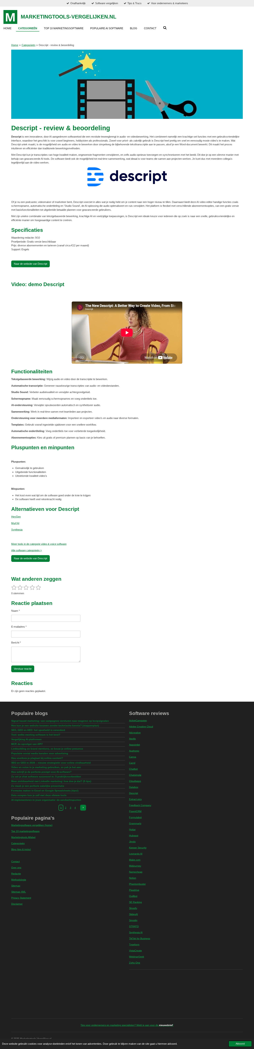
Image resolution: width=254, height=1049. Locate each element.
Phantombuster (137, 884)
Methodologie (18, 879)
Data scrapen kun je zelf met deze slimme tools (39, 795)
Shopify (133, 908)
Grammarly (135, 823)
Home (14, 45)
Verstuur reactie (23, 668)
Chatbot (133, 769)
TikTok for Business (139, 938)
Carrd (132, 762)
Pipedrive (134, 890)
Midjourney (135, 865)
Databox (133, 787)
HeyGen (16, 516)
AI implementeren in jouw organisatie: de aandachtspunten (46, 800)
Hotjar (132, 829)
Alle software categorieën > (26, 550)
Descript (133, 793)
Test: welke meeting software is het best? (35, 734)
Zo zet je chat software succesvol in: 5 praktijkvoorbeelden (46, 776)
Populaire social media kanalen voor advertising (39, 753)
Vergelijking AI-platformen (26, 739)
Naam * (15, 610)
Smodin (133, 920)
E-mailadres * (19, 626)
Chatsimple (135, 775)
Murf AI (15, 523)
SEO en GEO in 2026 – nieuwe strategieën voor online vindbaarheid (51, 762)
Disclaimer (17, 903)
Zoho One (134, 962)
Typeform (134, 944)
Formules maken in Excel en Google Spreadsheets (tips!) (44, 790)
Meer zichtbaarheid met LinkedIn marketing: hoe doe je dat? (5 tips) (51, 781)
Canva (132, 756)
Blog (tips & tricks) (21, 849)
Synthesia (16, 529)
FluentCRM (135, 811)
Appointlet (134, 744)
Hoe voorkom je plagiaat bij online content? (37, 758)
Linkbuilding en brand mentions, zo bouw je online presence (47, 748)
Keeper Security (138, 847)
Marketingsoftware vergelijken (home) (32, 825)
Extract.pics (135, 799)
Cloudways (135, 781)
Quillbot (133, 896)
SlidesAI (133, 914)
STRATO (134, 926)
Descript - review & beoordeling (56, 45)
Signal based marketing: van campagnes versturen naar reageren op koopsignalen (60, 720)
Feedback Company (140, 805)
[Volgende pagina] (83, 808)
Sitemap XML (18, 891)
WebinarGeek (136, 956)
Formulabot (135, 817)
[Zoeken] (165, 28)
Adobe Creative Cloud (141, 726)
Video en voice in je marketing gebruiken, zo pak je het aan (46, 767)
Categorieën (28, 45)
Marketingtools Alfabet (23, 837)
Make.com (134, 859)
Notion (132, 878)
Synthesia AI (136, 932)
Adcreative (135, 732)
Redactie (16, 873)
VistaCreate (135, 950)
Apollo (132, 738)
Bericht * (16, 642)
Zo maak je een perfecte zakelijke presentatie (37, 786)
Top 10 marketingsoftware (25, 831)
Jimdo (132, 841)
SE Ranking (135, 902)
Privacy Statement (21, 897)
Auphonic (134, 750)
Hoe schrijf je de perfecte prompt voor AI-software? (41, 771)
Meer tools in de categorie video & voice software (39, 543)
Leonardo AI (135, 853)
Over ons (16, 867)
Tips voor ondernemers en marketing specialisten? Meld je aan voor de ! (127, 1025)
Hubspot (133, 835)
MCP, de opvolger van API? (27, 744)
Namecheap (135, 871)
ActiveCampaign (138, 720)
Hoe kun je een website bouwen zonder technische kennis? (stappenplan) (55, 725)
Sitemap (15, 885)
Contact (15, 861)
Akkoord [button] (240, 1043)
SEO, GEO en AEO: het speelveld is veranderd (38, 730)
